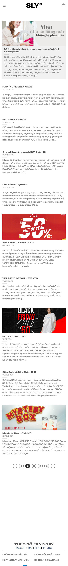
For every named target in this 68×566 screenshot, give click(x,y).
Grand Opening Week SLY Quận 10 (24, 152)
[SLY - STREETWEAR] (34, 5)
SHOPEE (29, 547)
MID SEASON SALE (14, 119)
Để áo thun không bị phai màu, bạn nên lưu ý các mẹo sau (31, 50)
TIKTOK (37, 547)
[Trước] (15, 466)
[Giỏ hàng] (63, 5)
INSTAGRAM (47, 547)
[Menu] (4, 5)
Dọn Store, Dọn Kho (14, 184)
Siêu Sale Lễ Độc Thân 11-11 (19, 372)
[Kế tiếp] (53, 466)
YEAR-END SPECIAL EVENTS (20, 278)
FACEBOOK (20, 547)
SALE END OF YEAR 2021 (18, 242)
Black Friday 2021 (13, 336)
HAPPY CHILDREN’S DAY (17, 87)
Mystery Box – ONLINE (16, 433)
